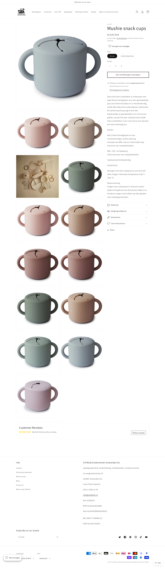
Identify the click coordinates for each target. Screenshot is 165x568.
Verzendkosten (122, 38)
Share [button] (112, 230)
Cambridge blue (128, 56)
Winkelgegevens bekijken (119, 90)
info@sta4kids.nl (90, 495)
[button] (137, 11)
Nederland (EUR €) (24, 558)
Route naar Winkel (23, 489)
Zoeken (19, 468)
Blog (18, 481)
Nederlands (43, 558)
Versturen (20, 485)
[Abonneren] (57, 537)
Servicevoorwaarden (24, 472)
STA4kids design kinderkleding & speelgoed (124, 562)
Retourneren (21, 476)
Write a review (139, 432)
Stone (112, 56)
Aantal (109, 61)
